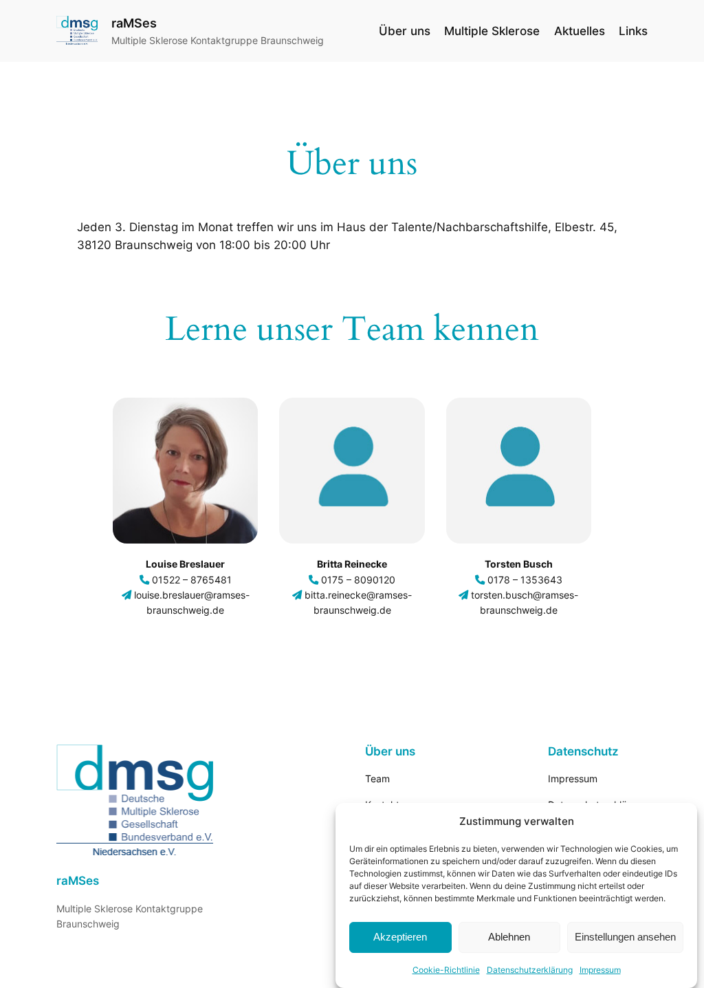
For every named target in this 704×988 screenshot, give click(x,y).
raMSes (134, 23)
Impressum (600, 970)
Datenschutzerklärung (530, 970)
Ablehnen (509, 937)
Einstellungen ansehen (625, 937)
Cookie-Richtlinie (446, 970)
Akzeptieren (400, 937)
